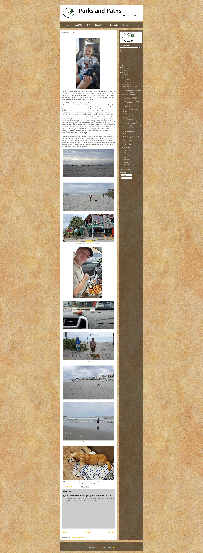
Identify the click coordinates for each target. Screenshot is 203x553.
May (125, 157)
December (127, 79)
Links (125, 25)
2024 (123, 67)
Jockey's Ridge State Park (130, 109)
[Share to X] (85, 486)
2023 (123, 70)
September (127, 147)
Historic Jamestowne (129, 94)
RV (88, 25)
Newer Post (67, 533)
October (126, 84)
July (125, 152)
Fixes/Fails (100, 25)
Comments (125, 178)
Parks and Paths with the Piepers (78, 496)
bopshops (100, 547)
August (126, 150)
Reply (68, 503)
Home (65, 25)
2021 (123, 75)
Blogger (113, 547)
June (125, 154)
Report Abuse (125, 169)
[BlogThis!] (83, 486)
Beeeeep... (126, 111)
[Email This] (82, 486)
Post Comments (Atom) (78, 537)
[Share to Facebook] (86, 486)
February (126, 164)
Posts (124, 175)
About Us (78, 25)
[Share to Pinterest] (88, 486)
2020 (123, 77)
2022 (123, 72)
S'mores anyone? (128, 140)
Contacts (114, 25)
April (125, 159)
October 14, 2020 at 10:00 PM (101, 496)
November (127, 82)
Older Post (110, 533)
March (125, 162)
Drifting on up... (127, 134)
